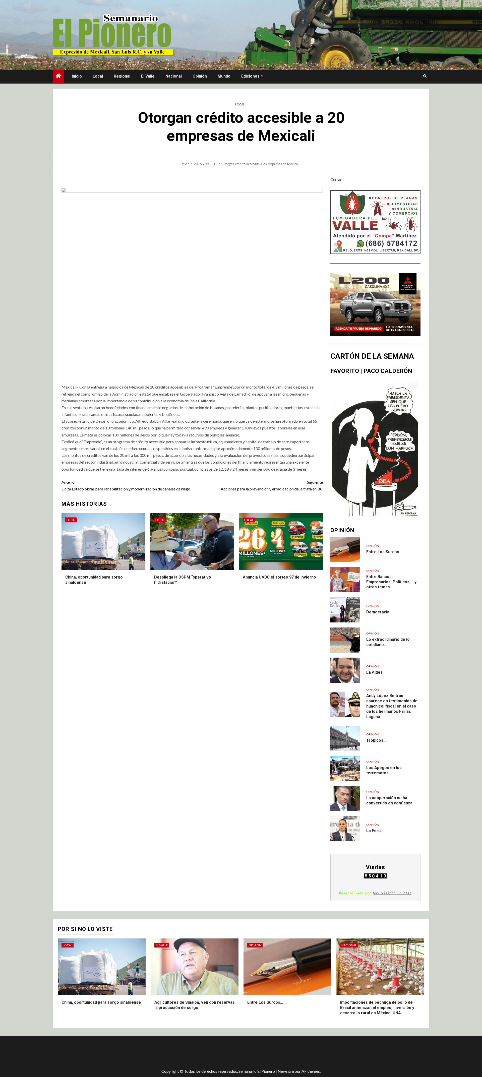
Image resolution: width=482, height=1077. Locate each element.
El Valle (148, 76)
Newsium (286, 1071)
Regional (122, 76)
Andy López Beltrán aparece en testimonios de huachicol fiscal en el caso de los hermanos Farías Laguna (391, 706)
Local (98, 76)
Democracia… (379, 612)
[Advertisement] (142, 1052)
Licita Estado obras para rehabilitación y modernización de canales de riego (126, 485)
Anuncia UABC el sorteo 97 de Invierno (279, 577)
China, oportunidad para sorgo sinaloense (101, 1002)
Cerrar (336, 179)
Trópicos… (376, 740)
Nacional (173, 76)
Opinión (200, 76)
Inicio (77, 76)
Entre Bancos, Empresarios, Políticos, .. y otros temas (391, 582)
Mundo (224, 76)
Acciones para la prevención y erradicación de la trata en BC (272, 485)
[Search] (425, 76)
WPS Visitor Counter (392, 893)
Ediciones (250, 76)
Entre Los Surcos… (384, 551)
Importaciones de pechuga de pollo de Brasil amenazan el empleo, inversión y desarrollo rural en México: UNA (377, 1007)
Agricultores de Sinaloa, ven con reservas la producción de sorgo (194, 1005)
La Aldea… (376, 672)
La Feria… (375, 830)
